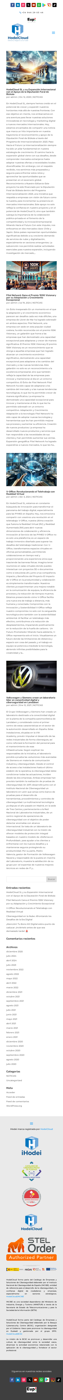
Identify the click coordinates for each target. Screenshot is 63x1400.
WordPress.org (14, 1106)
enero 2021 (12, 1037)
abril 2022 (11, 983)
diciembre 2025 (14, 951)
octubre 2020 (13, 1050)
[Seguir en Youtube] (34, 5)
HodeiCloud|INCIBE (15, 1296)
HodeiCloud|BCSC (14, 1334)
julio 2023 (11, 965)
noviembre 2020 (15, 1046)
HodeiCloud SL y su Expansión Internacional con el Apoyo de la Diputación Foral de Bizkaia (31, 92)
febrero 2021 (12, 1032)
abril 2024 (11, 960)
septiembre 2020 (15, 1055)
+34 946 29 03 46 (33, 12)
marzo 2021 (12, 1028)
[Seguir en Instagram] (23, 5)
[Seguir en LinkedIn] (18, 5)
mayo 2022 (12, 978)
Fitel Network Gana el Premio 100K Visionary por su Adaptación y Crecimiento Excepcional (31, 297)
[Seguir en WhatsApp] (39, 5)
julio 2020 (11, 1064)
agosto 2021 (12, 1005)
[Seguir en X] (28, 5)
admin (14, 97)
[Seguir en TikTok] (54, 5)
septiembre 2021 (15, 1001)
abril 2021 (11, 1023)
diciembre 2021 (14, 992)
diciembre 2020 (14, 1041)
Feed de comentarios (17, 1101)
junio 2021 (11, 1014)
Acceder (10, 1092)
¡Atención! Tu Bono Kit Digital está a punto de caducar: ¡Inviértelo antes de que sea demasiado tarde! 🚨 (30, 927)
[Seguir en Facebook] (13, 5)
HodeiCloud (46, 1129)
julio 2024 (11, 956)
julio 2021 (11, 1010)
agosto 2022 (12, 974)
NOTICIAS (38, 97)
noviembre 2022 (14, 969)
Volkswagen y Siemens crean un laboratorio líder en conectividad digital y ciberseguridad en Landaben (30, 700)
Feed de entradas (15, 1097)
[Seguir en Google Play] (44, 5)
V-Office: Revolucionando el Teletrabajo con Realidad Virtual (30, 492)
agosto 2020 (12, 1059)
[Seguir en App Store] (52, 1379)
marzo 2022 (12, 987)
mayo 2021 (11, 1019)
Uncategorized (14, 1080)
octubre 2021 (13, 996)
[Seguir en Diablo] (49, 5)
